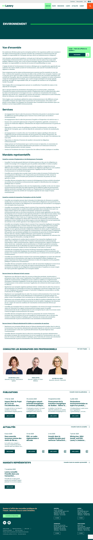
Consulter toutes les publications (78, 392)
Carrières (72, 1)
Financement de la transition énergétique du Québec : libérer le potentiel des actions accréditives (57, 404)
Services (48, 6)
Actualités (75, 6)
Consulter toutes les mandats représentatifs (75, 462)
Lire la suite (9, 415)
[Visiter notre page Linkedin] (88, 1)
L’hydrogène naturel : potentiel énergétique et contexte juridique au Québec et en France (34, 404)
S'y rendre (57, 533)
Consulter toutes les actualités (79, 427)
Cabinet (82, 6)
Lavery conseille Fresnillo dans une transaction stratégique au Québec (14, 474)
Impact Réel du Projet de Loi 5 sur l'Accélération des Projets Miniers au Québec (13, 404)
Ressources (60, 6)
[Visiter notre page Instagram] (90, 1)
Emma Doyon (35, 377)
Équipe (54, 6)
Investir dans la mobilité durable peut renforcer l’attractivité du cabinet (57, 438)
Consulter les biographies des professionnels (30, 349)
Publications (10, 392)
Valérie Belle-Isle (13, 377)
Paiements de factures (16, 528)
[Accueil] (7, 6)
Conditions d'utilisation (7, 530)
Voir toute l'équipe (82, 349)
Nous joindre (80, 1)
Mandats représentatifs (17, 463)
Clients (68, 6)
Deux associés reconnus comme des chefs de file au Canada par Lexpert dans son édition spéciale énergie (13, 438)
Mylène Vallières (57, 378)
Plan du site (27, 528)
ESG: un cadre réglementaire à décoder (32, 438)
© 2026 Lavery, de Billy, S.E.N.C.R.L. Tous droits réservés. (14, 534)
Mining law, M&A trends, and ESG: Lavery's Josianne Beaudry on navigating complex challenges (79, 438)
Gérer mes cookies (19, 530)
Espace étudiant (6, 528)
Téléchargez (77, 54)
